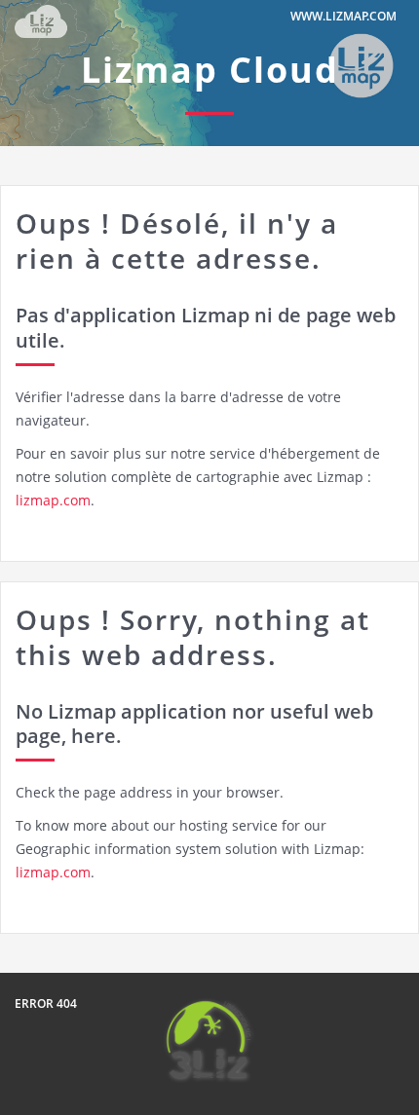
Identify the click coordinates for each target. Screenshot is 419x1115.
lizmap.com (53, 500)
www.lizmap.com (343, 16)
